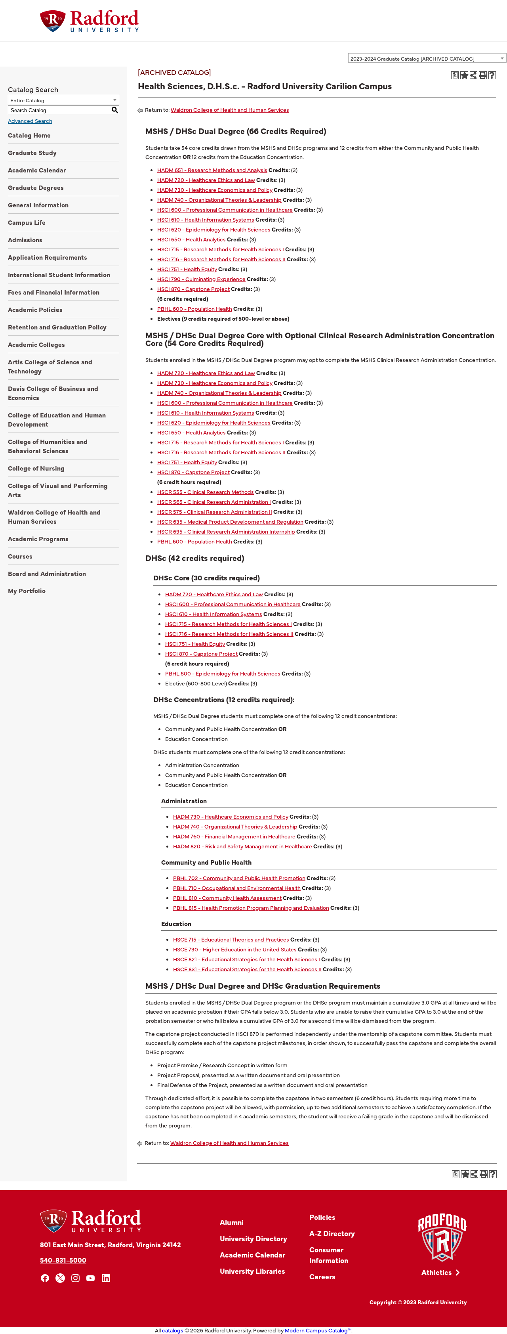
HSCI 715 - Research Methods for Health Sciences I (220, 249)
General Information (38, 204)
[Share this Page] (473, 75)
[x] (60, 1278)
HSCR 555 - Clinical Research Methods (205, 492)
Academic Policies (35, 309)
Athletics (436, 1272)
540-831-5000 (63, 1259)
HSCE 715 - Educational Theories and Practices (231, 939)
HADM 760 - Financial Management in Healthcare (234, 836)
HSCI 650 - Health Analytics (191, 239)
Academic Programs (38, 538)
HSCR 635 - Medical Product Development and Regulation (230, 521)
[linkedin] (106, 1278)
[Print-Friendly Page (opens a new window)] (483, 75)
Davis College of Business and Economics (53, 393)
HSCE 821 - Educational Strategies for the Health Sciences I (246, 959)
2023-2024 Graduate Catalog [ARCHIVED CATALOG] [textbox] (413, 58)
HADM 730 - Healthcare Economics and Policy (215, 189)
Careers (322, 1276)
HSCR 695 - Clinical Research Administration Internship (226, 531)
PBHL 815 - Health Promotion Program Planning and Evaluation (251, 907)
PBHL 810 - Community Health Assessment (227, 897)
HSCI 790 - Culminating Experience (201, 279)
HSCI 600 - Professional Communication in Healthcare (225, 209)
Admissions (25, 239)
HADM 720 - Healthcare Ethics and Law (206, 180)
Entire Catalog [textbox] (27, 99)
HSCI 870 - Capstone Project (193, 289)
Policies (322, 1217)
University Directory (253, 1238)
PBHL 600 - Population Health (194, 308)
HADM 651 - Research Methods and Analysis (212, 170)
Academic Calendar (37, 169)
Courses (20, 555)
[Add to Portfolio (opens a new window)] (464, 75)
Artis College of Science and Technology (50, 366)
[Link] (442, 1237)
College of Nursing (36, 467)
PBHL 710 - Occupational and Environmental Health (237, 888)
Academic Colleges (36, 344)
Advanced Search (30, 120)
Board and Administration (47, 573)
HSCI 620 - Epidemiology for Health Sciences (214, 229)
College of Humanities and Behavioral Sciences (48, 446)
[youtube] (91, 1278)
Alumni (232, 1222)
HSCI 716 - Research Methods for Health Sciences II (221, 259)
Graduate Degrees (36, 187)
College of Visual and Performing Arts (58, 490)
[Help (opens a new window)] (492, 75)
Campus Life (27, 222)
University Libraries (252, 1271)
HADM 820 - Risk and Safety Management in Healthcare (242, 846)
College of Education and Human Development (57, 419)
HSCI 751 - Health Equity (187, 269)
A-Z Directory (332, 1233)
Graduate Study (32, 152)
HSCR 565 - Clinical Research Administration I (214, 501)
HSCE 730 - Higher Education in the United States (235, 949)
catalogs (172, 1330)
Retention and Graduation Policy (57, 326)
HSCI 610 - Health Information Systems (205, 219)
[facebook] (45, 1278)
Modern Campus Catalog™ (318, 1330)
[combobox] (427, 58)
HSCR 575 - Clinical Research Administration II (214, 511)
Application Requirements (47, 257)
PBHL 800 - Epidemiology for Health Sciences (222, 673)
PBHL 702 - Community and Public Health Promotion (239, 878)
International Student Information (59, 274)
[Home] (89, 21)
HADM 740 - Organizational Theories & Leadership (219, 199)
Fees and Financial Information (53, 291)
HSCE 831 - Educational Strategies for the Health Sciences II (247, 969)
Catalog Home (29, 134)
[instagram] (75, 1278)
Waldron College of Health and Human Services (54, 516)
